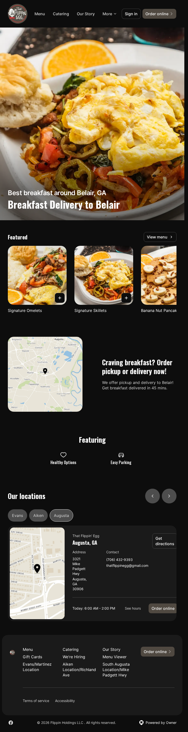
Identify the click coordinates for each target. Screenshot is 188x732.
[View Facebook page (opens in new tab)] (11, 723)
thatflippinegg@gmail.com (127, 565)
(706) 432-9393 (119, 559)
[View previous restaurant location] (152, 496)
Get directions (164, 541)
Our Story (86, 13)
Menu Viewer (115, 656)
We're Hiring (74, 656)
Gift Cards (32, 656)
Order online (163, 608)
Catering (61, 13)
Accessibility (65, 701)
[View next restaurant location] (169, 496)
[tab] (17, 515)
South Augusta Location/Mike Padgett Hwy (116, 669)
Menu (40, 13)
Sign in (131, 13)
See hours (133, 608)
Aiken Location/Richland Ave (79, 669)
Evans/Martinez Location (37, 667)
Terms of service (36, 701)
